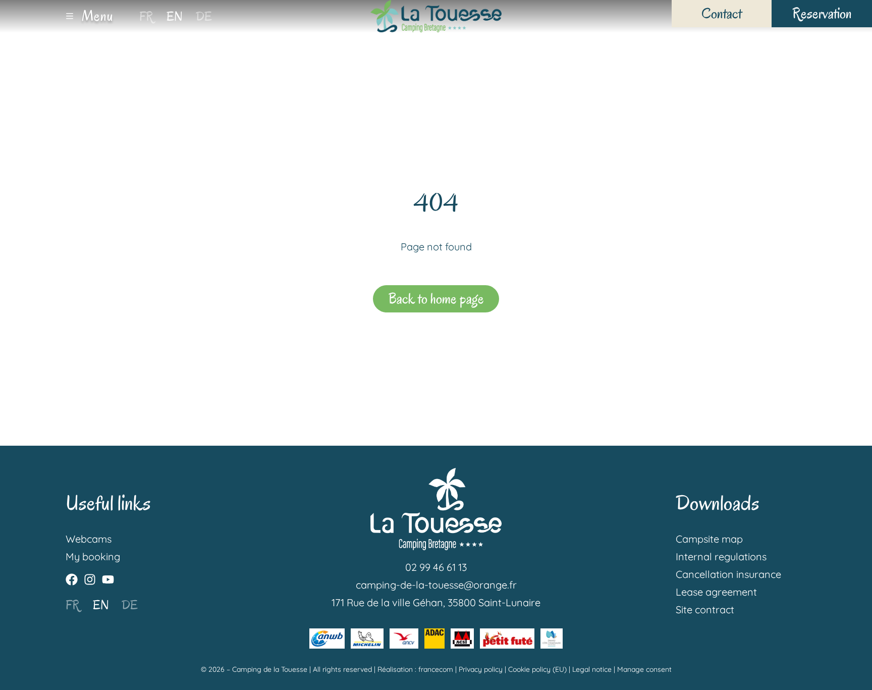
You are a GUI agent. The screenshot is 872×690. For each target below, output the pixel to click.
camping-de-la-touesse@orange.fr (436, 584)
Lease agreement (716, 592)
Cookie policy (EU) (537, 669)
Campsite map (709, 539)
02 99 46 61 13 (436, 567)
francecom (435, 669)
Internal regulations (721, 556)
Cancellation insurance (728, 574)
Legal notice (592, 669)
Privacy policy (481, 669)
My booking (93, 556)
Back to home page (436, 298)
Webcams (89, 539)
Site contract (705, 609)
